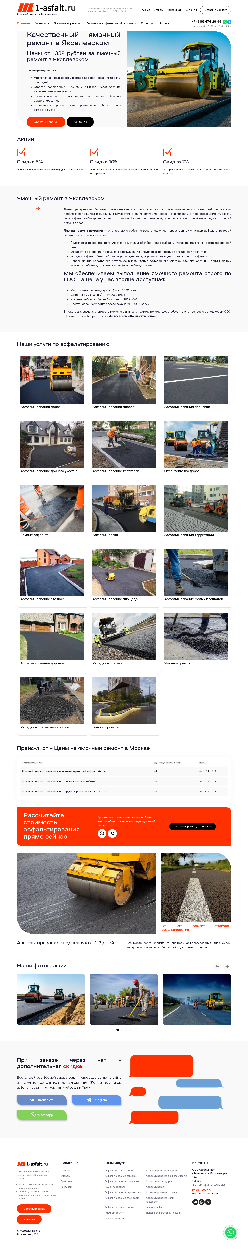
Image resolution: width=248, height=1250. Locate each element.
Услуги (40, 23)
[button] (118, 1030)
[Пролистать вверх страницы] (241, 1243)
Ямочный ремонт (68, 23)
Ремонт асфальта (115, 1186)
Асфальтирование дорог (119, 1170)
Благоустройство (155, 23)
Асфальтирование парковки (121, 1175)
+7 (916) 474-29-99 (206, 21)
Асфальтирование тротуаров (122, 1181)
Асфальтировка (155, 1186)
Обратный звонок (46, 122)
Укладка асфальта (156, 1207)
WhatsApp (45, 1115)
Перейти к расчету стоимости (193, 826)
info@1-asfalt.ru (201, 1189)
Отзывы (158, 9)
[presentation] (217, 966)
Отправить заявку (215, 9)
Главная (145, 9)
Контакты (191, 9)
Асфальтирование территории (123, 1192)
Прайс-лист (174, 9)
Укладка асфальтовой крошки (111, 23)
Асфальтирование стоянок (161, 1192)
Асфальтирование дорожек (121, 1207)
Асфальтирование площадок (122, 1197)
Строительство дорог (159, 1181)
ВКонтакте (45, 1100)
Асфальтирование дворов (161, 1170)
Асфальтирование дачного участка (166, 1175)
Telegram (100, 1100)
